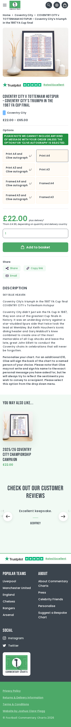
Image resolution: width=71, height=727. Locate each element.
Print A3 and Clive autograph (17, 169)
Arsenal (8, 615)
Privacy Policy (12, 691)
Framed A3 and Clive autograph (17, 197)
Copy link (37, 268)
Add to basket (38, 247)
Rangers (9, 608)
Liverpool (9, 581)
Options (8, 130)
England (9, 595)
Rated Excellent (54, 85)
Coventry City (24, 15)
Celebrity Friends (50, 599)
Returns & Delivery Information (23, 697)
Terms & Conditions (16, 704)
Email (13, 275)
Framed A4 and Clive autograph (17, 183)
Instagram (16, 638)
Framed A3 (46, 197)
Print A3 (44, 169)
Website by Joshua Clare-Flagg (24, 711)
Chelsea (9, 601)
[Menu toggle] (4, 5)
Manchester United (17, 588)
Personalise (46, 606)
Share (14, 268)
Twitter (13, 646)
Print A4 (44, 155)
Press (42, 592)
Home (7, 15)
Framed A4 (46, 183)
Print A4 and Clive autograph (17, 155)
